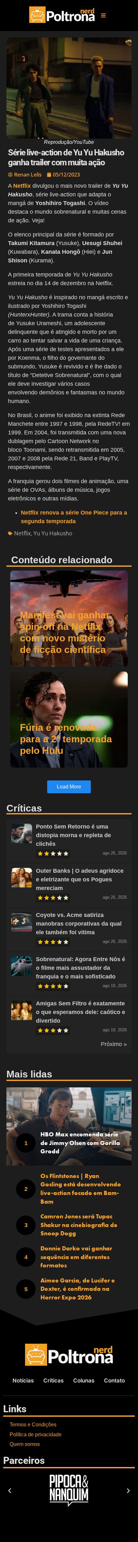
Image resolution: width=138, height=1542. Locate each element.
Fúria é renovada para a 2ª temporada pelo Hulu (66, 739)
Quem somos (25, 1444)
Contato (114, 1380)
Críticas (53, 1380)
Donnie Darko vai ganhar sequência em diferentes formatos (76, 1256)
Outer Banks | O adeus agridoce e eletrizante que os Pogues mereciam (80, 879)
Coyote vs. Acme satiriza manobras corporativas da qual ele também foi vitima (79, 924)
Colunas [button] (83, 1380)
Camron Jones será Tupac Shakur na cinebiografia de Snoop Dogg (78, 1224)
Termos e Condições (33, 1424)
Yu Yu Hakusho (52, 533)
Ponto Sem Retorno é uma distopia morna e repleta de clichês (73, 835)
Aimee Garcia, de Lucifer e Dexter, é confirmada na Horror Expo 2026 (77, 1288)
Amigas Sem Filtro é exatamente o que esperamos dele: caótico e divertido (80, 1012)
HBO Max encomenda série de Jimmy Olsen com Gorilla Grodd (80, 1142)
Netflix (22, 533)
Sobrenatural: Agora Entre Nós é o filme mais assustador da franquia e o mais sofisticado (80, 968)
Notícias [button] (23, 1380)
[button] (103, 15)
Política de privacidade (36, 1434)
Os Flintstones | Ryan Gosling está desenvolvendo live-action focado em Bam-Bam (80, 1189)
